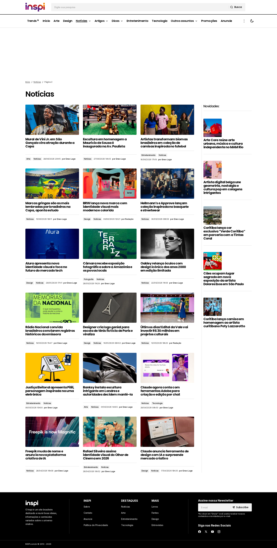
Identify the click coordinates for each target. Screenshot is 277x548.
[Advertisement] (139, 54)
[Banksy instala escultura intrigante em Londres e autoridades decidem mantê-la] (110, 368)
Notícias (37, 82)
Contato (88, 512)
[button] (244, 21)
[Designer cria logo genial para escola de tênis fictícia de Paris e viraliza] (110, 308)
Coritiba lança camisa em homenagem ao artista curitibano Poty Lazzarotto (224, 322)
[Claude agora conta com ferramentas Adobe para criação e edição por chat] (167, 368)
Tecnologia (157, 403)
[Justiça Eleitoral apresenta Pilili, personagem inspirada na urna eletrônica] (52, 368)
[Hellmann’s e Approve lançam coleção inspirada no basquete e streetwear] (167, 183)
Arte (28, 159)
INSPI (87, 500)
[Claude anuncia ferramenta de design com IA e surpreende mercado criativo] (167, 432)
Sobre (87, 506)
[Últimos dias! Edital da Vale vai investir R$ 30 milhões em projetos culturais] (167, 308)
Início (27, 82)
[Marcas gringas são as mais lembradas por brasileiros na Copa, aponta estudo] (52, 183)
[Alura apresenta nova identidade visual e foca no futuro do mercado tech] (52, 244)
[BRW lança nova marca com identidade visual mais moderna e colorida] (110, 183)
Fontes (155, 512)
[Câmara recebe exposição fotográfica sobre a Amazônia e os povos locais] (110, 244)
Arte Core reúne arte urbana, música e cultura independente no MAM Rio (223, 143)
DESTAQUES (129, 500)
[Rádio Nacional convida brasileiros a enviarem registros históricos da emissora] (52, 308)
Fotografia (89, 279)
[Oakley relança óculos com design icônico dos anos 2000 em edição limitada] (167, 244)
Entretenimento (148, 155)
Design (87, 219)
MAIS (155, 500)
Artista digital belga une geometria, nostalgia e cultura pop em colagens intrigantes (222, 187)
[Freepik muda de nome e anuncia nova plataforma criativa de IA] (52, 432)
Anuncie (88, 519)
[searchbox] (140, 7)
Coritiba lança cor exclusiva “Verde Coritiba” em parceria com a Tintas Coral (224, 233)
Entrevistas (157, 525)
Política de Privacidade (96, 525)
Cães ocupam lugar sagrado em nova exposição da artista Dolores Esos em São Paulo (223, 279)
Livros (155, 506)
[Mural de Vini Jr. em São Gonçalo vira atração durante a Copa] (52, 120)
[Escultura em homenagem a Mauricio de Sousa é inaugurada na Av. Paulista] (110, 120)
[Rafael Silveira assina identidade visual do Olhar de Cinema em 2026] (110, 432)
